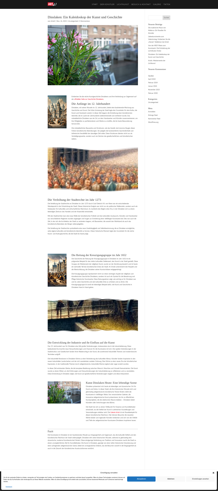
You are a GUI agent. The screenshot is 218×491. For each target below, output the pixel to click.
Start (95, 4)
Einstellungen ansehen (200, 479)
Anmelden (151, 112)
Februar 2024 (153, 83)
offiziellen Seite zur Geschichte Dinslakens (88, 99)
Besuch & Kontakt (141, 4)
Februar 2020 (153, 93)
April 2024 (152, 79)
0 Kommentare (84, 21)
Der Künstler (107, 4)
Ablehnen (170, 479)
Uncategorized (73, 21)
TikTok (167, 4)
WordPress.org (153, 122)
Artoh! (53, 21)
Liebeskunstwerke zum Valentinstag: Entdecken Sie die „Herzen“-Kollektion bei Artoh (159, 39)
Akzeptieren (141, 479)
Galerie (157, 4)
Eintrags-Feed (153, 115)
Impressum (9, 486)
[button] (213, 473)
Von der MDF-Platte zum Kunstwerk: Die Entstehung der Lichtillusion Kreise (159, 48)
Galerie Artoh (115, 412)
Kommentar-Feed (154, 119)
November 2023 (154, 90)
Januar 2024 (152, 86)
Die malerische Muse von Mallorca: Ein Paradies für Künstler (157, 30)
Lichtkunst (123, 4)
